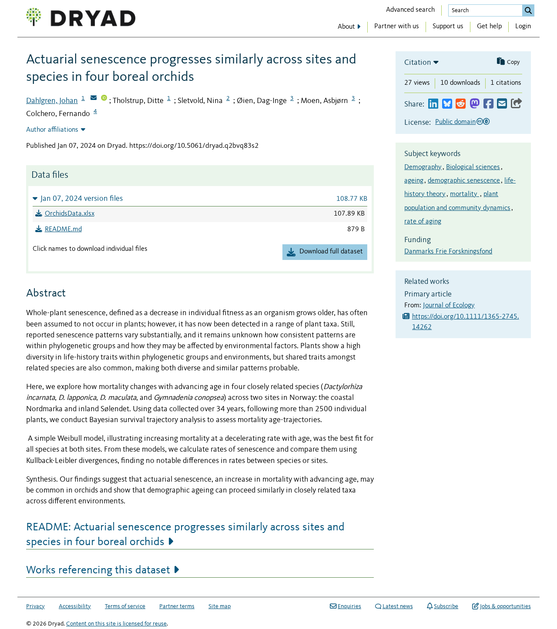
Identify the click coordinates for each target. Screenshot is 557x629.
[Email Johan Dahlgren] (93, 98)
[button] (200, 198)
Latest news (398, 606)
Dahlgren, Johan (52, 101)
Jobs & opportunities (505, 606)
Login (523, 26)
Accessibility (75, 606)
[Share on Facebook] (488, 104)
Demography (423, 167)
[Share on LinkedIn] (433, 104)
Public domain (455, 122)
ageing (413, 180)
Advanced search (410, 10)
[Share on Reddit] (461, 104)
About (346, 26)
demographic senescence (464, 180)
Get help (489, 26)
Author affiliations (52, 129)
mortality (464, 194)
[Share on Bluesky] (447, 104)
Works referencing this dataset (98, 570)
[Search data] (528, 10)
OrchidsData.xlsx (69, 213)
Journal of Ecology (449, 305)
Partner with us (396, 26)
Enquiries (349, 606)
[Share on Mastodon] (475, 104)
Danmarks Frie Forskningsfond (448, 251)
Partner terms (177, 606)
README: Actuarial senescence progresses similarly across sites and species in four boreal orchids (185, 535)
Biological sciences (473, 167)
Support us (448, 26)
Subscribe (446, 606)
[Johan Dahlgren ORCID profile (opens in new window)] (104, 98)
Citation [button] (417, 63)
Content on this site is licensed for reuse (116, 624)
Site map (219, 606)
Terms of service (125, 606)
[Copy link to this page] (516, 104)
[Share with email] (502, 104)
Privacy (35, 606)
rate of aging (422, 221)
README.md (63, 229)
